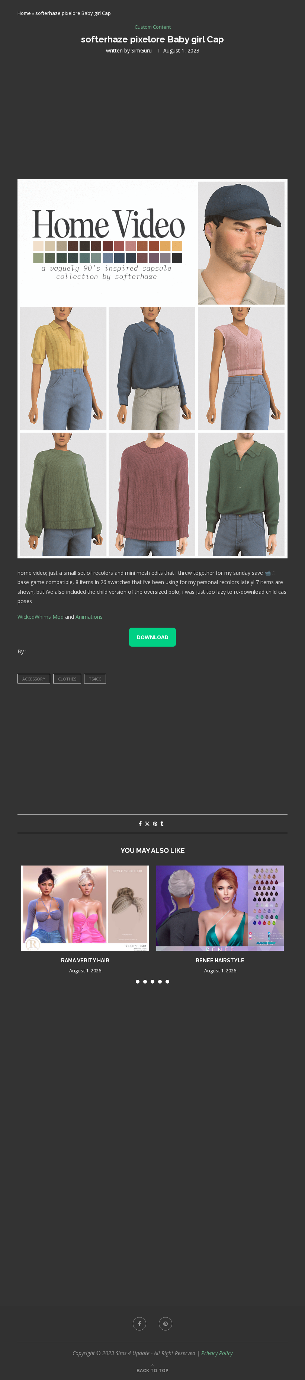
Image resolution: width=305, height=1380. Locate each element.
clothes (67, 679)
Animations (89, 616)
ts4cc (95, 679)
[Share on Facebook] (140, 823)
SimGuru (141, 50)
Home (24, 13)
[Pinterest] (165, 1323)
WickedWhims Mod (40, 616)
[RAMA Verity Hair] (85, 908)
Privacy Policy (216, 1353)
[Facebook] (139, 1323)
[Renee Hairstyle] (220, 908)
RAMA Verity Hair (85, 960)
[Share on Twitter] (147, 823)
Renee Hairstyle (220, 960)
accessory (33, 679)
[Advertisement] (152, 116)
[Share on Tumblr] (161, 823)
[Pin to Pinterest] (155, 823)
